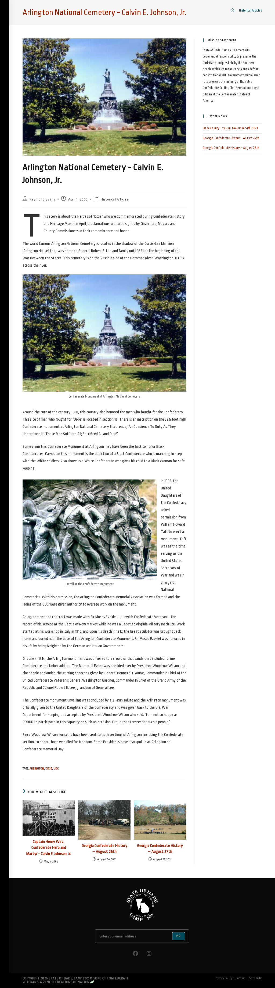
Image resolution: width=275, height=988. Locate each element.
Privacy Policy (223, 978)
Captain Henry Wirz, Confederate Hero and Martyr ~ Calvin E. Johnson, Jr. (48, 847)
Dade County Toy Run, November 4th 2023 (230, 128)
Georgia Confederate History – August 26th (104, 848)
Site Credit (255, 978)
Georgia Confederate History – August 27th (160, 848)
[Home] (232, 10)
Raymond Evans (42, 199)
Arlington (37, 768)
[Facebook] (135, 953)
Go (178, 936)
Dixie (48, 768)
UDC (56, 768)
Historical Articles (250, 10)
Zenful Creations (58, 982)
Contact (240, 978)
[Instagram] (149, 953)
